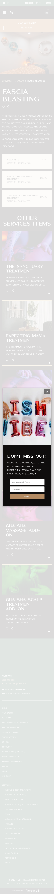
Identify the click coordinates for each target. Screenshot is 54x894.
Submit (27, 496)
